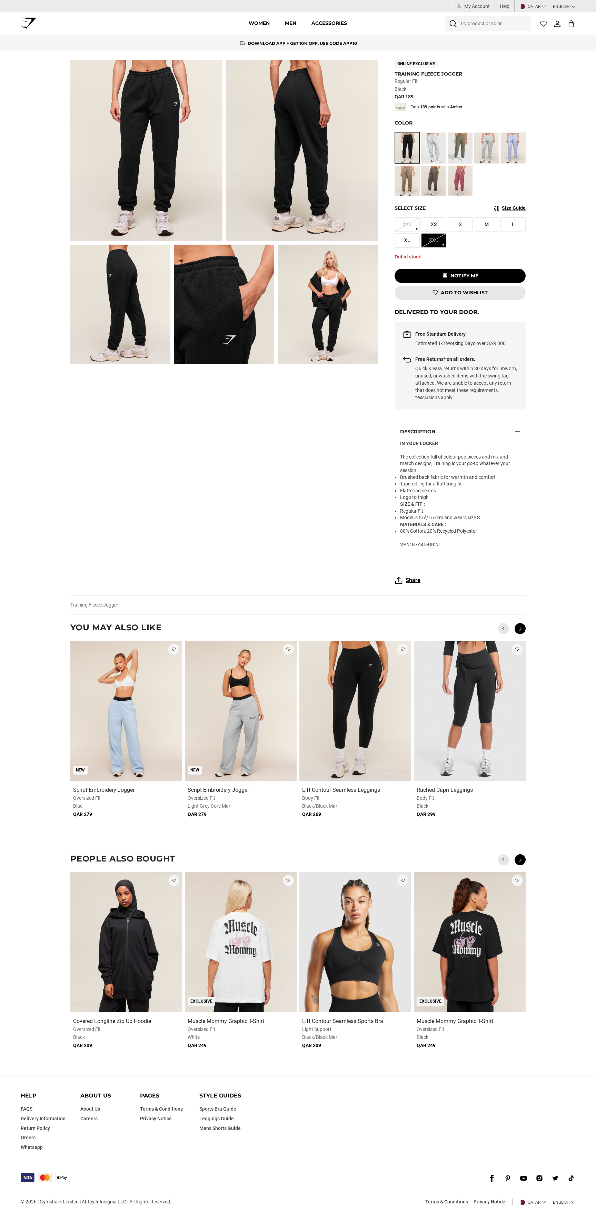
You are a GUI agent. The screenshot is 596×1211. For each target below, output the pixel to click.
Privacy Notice (489, 1201)
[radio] (407, 148)
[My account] (557, 23)
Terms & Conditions (446, 1201)
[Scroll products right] (520, 628)
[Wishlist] (543, 23)
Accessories (329, 23)
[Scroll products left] (503, 628)
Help (504, 6)
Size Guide (514, 208)
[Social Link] (492, 1178)
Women (259, 23)
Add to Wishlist (464, 292)
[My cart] (571, 23)
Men (290, 23)
